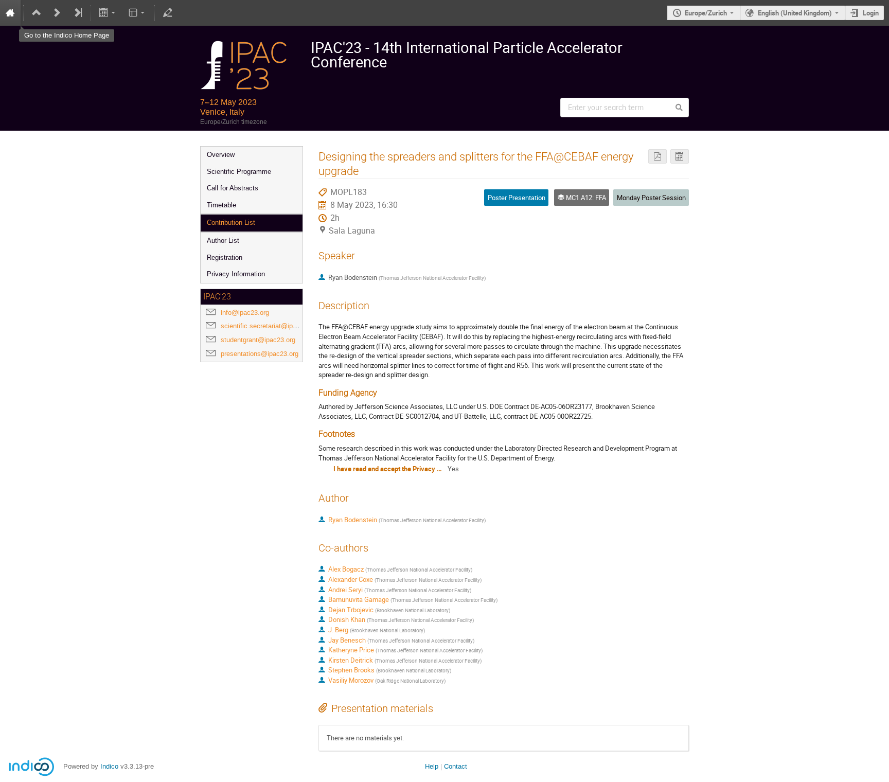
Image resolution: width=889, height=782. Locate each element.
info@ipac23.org (245, 312)
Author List (223, 240)
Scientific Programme (239, 171)
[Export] (108, 13)
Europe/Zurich (706, 12)
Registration (224, 257)
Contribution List (231, 222)
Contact (455, 766)
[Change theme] (137, 13)
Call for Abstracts (232, 188)
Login (871, 12)
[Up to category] (36, 13)
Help (431, 766)
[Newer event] (57, 13)
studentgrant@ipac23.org (258, 339)
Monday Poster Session (651, 197)
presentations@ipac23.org (259, 353)
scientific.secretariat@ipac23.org (269, 326)
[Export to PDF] (657, 156)
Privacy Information (236, 274)
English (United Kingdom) (795, 12)
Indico (109, 766)
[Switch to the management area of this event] (167, 13)
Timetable (221, 205)
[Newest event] (77, 13)
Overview (221, 154)
